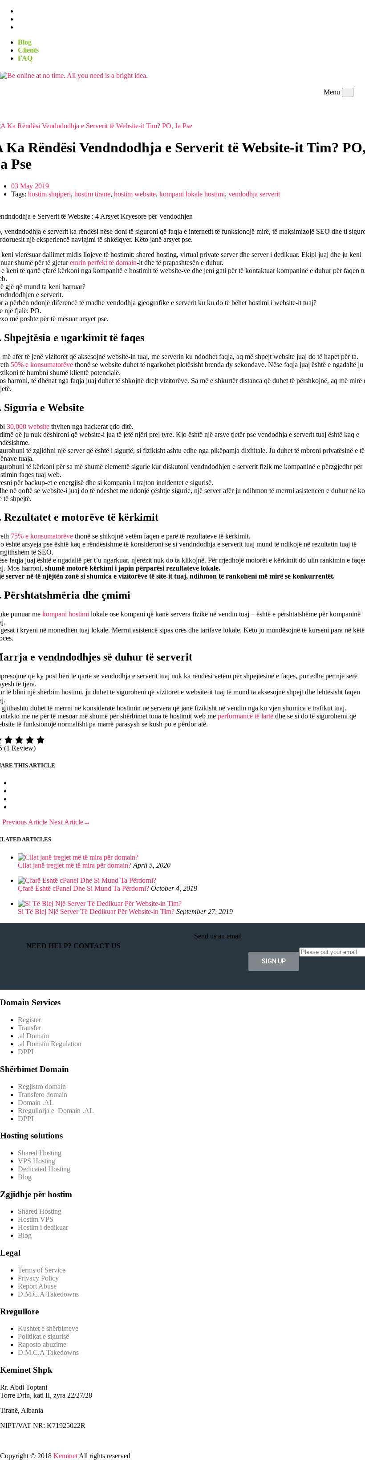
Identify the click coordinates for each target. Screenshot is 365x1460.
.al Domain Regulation (49, 1044)
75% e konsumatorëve (42, 536)
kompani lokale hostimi (192, 194)
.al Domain (33, 1036)
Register (29, 1020)
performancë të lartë (244, 716)
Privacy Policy (38, 1278)
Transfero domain (42, 1094)
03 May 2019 (30, 186)
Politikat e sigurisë (43, 1336)
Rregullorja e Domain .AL (56, 1110)
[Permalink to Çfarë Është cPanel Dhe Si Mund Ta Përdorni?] (87, 880)
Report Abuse (37, 1286)
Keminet (65, 1456)
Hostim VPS (35, 1219)
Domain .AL (36, 1102)
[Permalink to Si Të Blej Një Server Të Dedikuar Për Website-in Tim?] (100, 903)
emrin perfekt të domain (103, 262)
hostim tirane (92, 194)
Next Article (69, 822)
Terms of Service (41, 1270)
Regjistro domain (42, 1086)
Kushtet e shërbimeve (48, 1328)
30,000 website (28, 426)
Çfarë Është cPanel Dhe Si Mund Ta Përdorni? (83, 888)
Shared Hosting (39, 1153)
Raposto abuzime (43, 1344)
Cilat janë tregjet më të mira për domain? (74, 865)
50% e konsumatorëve (42, 364)
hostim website (135, 194)
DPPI (25, 1052)
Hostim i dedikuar (43, 1227)
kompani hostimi (65, 614)
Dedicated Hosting (44, 1169)
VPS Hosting (36, 1161)
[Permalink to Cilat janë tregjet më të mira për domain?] (78, 857)
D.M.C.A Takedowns (48, 1294)
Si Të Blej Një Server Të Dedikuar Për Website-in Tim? (96, 911)
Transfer (29, 1028)
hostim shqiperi (49, 194)
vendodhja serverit (254, 194)
